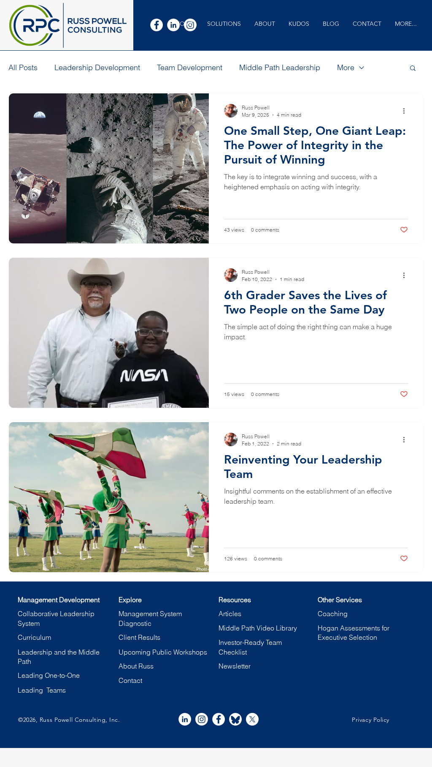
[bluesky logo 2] (235, 719)
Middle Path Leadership (279, 67)
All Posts (23, 67)
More (345, 67)
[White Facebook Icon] (156, 25)
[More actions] (407, 111)
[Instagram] (201, 719)
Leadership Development (97, 67)
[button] (224, 24)
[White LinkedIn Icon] (184, 719)
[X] (252, 719)
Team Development (189, 67)
